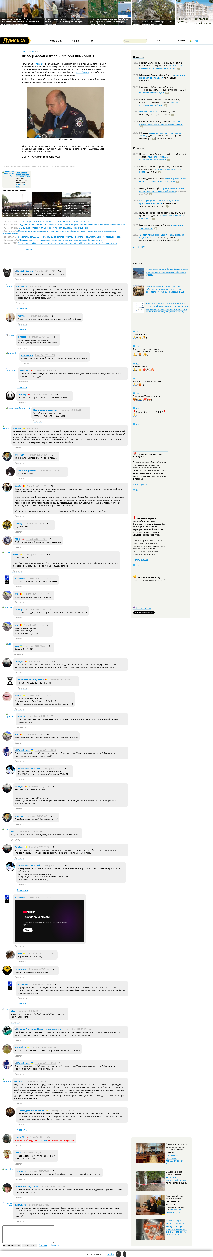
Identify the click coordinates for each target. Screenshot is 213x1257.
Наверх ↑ (29, 249)
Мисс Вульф (23, 750)
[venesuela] (11, 370)
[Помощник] (7, 974)
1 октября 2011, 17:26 (39, 336)
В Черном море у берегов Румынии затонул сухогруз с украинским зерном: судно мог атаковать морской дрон (176, 1227)
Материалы (56, 41)
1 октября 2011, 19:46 (59, 679)
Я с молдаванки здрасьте (31, 1110)
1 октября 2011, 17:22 (35, 609)
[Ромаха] (9, 286)
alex (20, 953)
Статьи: (138, 263)
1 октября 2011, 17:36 (45, 355)
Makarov (18, 1081)
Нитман (22, 336)
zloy (13, 1011)
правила (43, 1140)
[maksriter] (8, 1169)
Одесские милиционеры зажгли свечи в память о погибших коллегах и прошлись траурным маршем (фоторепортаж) (59, 232)
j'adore (18, 1152)
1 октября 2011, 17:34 (39, 786)
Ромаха (20, 286)
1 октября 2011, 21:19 (60, 1110)
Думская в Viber (143, 608)
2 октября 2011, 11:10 (39, 1204)
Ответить (19, 279)
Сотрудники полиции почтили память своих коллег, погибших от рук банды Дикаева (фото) (16, 213)
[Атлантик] (7, 583)
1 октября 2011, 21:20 (51, 1186)
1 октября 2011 (28, 51)
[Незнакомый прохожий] (18, 408)
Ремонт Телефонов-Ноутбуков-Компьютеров (40, 1029)
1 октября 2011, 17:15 (37, 578)
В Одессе (143, 133)
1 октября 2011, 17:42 (28, 1011)
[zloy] (5, 1009)
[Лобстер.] (10, 399)
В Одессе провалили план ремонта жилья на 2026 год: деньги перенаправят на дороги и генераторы (64, 21)
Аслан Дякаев (82, 72)
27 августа (138, 148)
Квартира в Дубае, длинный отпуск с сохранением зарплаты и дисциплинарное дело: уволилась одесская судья (20, 21)
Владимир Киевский (29, 768)
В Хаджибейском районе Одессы (156, 75)
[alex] (10, 958)
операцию (39, 63)
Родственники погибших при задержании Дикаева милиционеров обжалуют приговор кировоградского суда (72, 224)
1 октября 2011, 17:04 (37, 454)
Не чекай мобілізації (149, 111)
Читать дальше (140, 484)
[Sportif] (7, 491)
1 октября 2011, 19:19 (35, 1081)
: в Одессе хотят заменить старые (158, 204)
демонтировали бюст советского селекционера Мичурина (162, 180)
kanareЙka (20, 1047)
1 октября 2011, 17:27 (34, 734)
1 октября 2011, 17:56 (43, 394)
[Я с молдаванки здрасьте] (10, 1116)
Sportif (18, 486)
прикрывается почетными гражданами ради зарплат (160, 67)
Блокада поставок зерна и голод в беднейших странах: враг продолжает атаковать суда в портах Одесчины (108, 21)
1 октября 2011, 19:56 (39, 1171)
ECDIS (17, 539)
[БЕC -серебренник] (10, 475)
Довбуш (19, 661)
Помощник (21, 969)
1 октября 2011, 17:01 (45, 271)
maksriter (21, 1171)
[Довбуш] (7, 666)
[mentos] (10, 321)
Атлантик (20, 578)
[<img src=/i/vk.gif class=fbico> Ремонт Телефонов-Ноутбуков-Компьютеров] (7, 1034)
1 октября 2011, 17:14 (34, 554)
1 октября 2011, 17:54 (46, 370)
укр (158, 40)
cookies (110, 1254)
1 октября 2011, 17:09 (40, 286)
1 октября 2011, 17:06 (37, 486)
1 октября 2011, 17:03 (37, 428)
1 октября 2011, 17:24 (39, 661)
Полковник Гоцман (25, 1186)
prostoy (18, 609)
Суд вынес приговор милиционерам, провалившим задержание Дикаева (54, 227)
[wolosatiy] (7, 460)
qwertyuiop (27, 355)
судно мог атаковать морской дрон (159, 103)
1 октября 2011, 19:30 (35, 646)
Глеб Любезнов (25, 271)
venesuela (25, 370)
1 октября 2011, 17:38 (37, 897)
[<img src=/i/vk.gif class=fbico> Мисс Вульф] (7, 755)
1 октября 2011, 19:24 (40, 1137)
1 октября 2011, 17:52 (52, 865)
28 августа (138, 57)
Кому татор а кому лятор (31, 679)
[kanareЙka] (7, 1052)
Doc (13, 831)
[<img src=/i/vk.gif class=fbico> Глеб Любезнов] (7, 276)
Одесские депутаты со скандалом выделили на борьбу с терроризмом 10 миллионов (60, 240)
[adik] (8, 644)
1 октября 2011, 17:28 (37, 716)
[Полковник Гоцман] (7, 1191)
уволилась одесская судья (151, 92)
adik (17, 646)
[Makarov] (6, 1081)
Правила (43, 1245)
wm (16, 593)
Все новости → (140, 246)
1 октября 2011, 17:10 (48, 470)
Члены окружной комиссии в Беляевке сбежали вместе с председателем (54, 221)
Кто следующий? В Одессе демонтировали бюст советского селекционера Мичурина (152, 22)
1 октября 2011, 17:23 (34, 625)
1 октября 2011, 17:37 (39, 847)
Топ (91, 41)
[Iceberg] (7, 528)
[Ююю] (6, 552)
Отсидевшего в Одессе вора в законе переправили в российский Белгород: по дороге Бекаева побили (67, 243)
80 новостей (20, 184)
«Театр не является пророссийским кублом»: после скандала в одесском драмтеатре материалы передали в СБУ (165, 289)
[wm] (7, 599)
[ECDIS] (7, 544)
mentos (21, 315)
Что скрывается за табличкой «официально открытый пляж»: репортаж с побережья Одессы (167, 272)
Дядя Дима (20, 1204)
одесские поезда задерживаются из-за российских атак (161, 122)
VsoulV (18, 695)
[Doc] (5, 829)
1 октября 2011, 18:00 (76, 1029)
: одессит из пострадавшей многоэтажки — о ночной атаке (158, 239)
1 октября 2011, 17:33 (45, 750)
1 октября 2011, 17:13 (38, 315)
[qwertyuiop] (12, 353)
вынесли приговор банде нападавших (161, 217)
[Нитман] (10, 335)
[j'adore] (7, 1158)
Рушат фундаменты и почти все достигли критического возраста (159, 202)
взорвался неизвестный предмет (162, 76)
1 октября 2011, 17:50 (38, 953)
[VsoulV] (7, 700)
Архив (75, 41)
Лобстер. (22, 394)
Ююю (15, 554)
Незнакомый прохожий (45, 410)
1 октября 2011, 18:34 (71, 410)
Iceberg (18, 523)
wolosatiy (19, 454)
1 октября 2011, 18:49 (45, 1063)
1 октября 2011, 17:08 (34, 523)
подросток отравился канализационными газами (154, 158)
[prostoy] (7, 607)
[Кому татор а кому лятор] (10, 685)
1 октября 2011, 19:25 (34, 1152)
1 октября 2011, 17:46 (40, 984)
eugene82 (19, 1137)
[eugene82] (7, 1142)
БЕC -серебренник (27, 470)
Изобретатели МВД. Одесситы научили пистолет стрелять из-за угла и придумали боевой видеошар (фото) (69, 236)
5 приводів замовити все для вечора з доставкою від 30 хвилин (161, 189)
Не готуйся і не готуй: (149, 188)
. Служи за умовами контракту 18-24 (158, 113)
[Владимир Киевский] (10, 773)
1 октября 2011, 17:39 (52, 768)
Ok (118, 1254)
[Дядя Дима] (7, 1205)
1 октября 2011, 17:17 (34, 593)
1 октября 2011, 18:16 (42, 1047)
